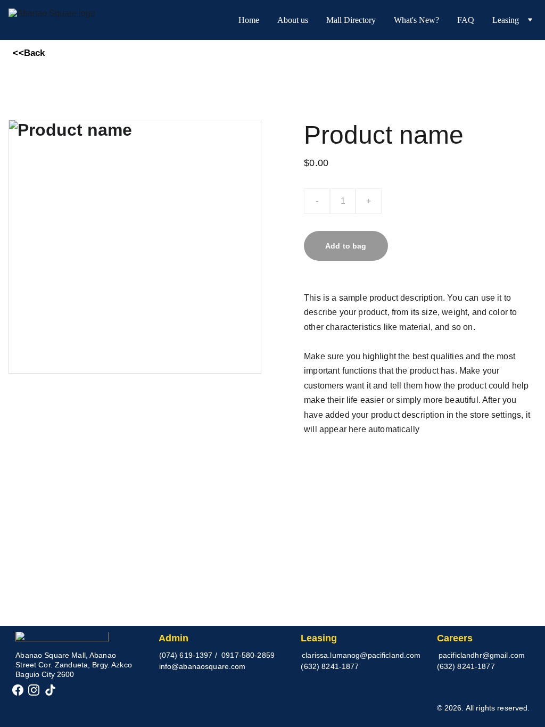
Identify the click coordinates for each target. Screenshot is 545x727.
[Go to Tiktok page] (50, 690)
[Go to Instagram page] (33, 690)
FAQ (465, 19)
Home (248, 19)
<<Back (29, 53)
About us (292, 19)
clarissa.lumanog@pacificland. (354, 655)
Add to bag (345, 246)
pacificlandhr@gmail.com (482, 655)
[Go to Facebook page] (17, 690)
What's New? (416, 19)
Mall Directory (351, 19)
